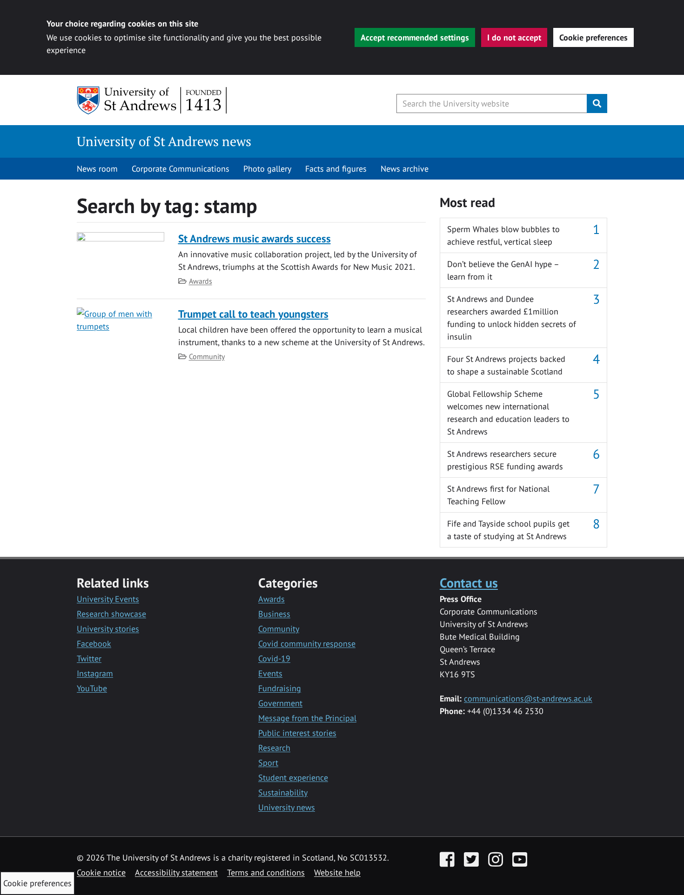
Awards (200, 281)
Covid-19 (274, 658)
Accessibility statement (176, 872)
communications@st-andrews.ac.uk (528, 698)
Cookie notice (101, 872)
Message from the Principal (307, 718)
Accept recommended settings (415, 37)
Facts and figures (336, 168)
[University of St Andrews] (152, 100)
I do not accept (514, 37)
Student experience (293, 777)
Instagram (95, 673)
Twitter (89, 658)
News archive (405, 168)
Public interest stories (297, 733)
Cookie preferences (593, 37)
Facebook (94, 643)
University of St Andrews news (164, 141)
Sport (268, 762)
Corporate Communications (180, 168)
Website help (337, 872)
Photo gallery (267, 168)
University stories (108, 628)
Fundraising (279, 688)
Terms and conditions (266, 872)
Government (280, 703)
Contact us (469, 582)
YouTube (92, 688)
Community (207, 356)
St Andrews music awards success (254, 238)
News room (97, 168)
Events (270, 673)
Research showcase (111, 613)
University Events (108, 599)
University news (286, 807)
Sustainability (283, 792)
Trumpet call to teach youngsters (253, 314)
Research (274, 747)
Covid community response (306, 643)
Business (274, 613)
